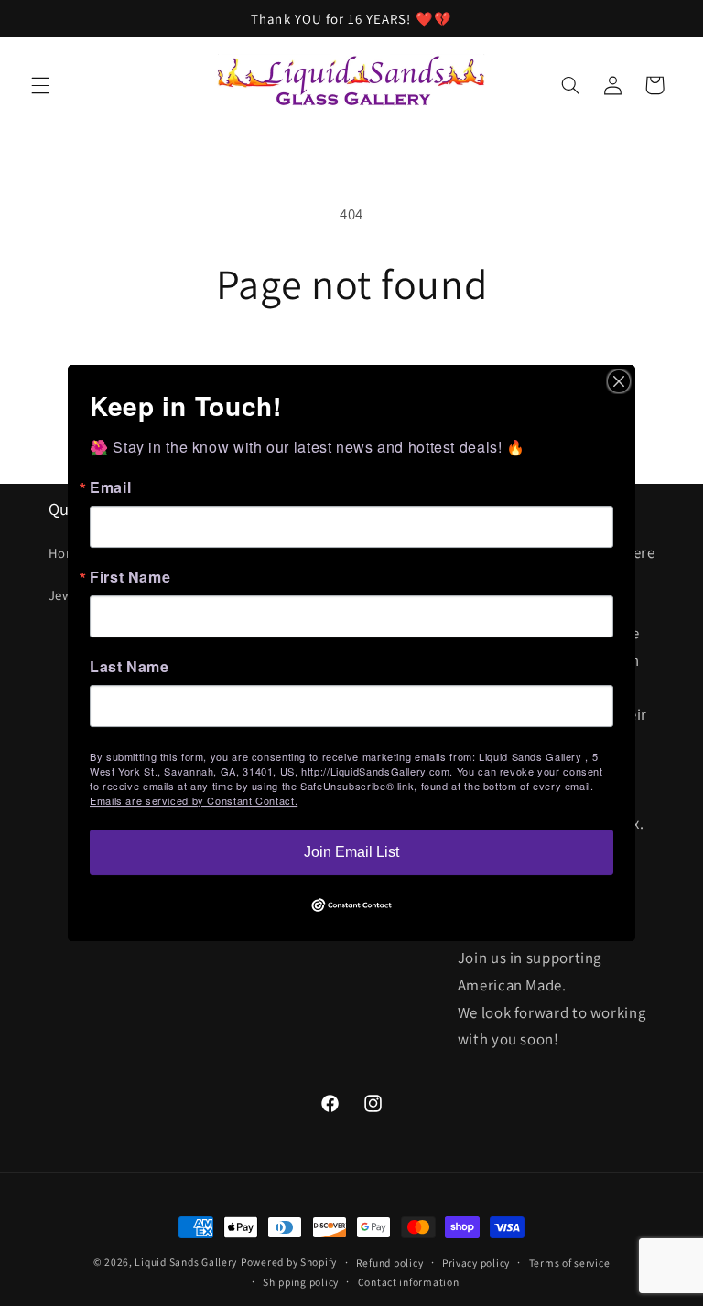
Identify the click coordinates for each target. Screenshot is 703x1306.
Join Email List (351, 852)
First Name (130, 577)
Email (110, 487)
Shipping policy (301, 1282)
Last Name (129, 666)
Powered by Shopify (289, 1262)
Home (67, 553)
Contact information (409, 1282)
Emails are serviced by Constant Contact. (193, 800)
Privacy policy (476, 1262)
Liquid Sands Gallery (186, 1262)
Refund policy (390, 1262)
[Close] (619, 381)
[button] (40, 85)
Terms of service (570, 1262)
